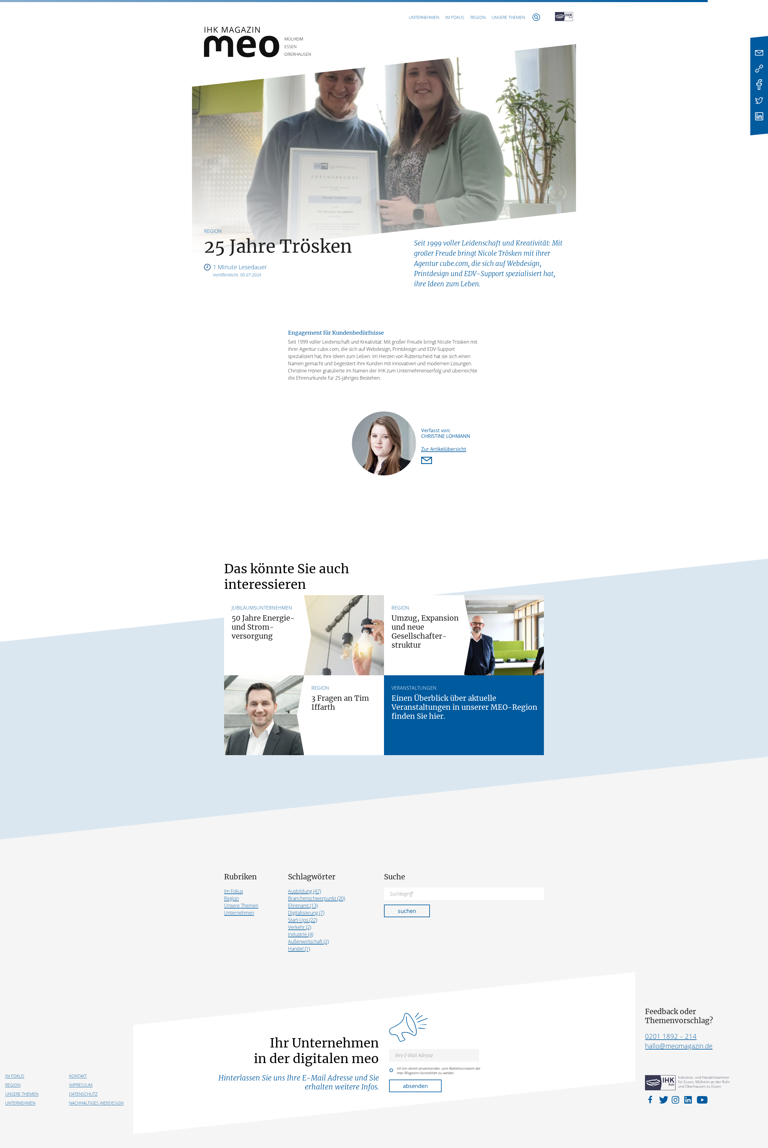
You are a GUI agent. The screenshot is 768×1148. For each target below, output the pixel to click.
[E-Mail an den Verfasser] (427, 461)
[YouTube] (700, 1099)
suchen (407, 910)
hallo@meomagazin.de (678, 1045)
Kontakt (78, 1076)
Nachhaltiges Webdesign (96, 1103)
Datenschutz (83, 1094)
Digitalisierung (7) (306, 912)
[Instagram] (676, 1099)
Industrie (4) (300, 934)
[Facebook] (759, 84)
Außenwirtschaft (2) (308, 941)
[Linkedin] (759, 116)
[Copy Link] (759, 68)
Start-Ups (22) (302, 920)
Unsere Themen (508, 17)
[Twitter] (759, 100)
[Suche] (536, 17)
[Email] (759, 52)
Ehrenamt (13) (303, 905)
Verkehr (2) (299, 927)
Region (478, 17)
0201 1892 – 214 (671, 1036)
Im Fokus (454, 17)
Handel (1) (299, 948)
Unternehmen (424, 17)
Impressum (80, 1085)
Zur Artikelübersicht (443, 449)
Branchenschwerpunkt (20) (316, 898)
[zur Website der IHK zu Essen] (564, 17)
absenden (415, 1085)
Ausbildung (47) (304, 891)
